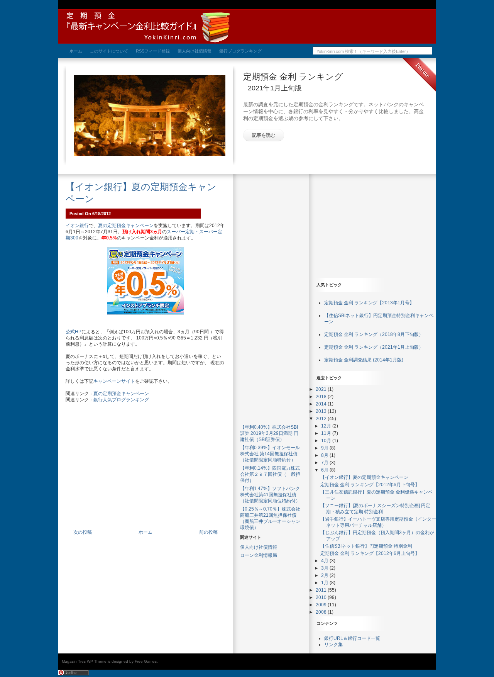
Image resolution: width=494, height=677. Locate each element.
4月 (325, 560)
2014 (322, 404)
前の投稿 (208, 532)
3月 (325, 568)
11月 (326, 433)
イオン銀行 (77, 225)
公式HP (73, 331)
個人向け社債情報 (258, 547)
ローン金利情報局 (258, 555)
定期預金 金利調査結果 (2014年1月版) (363, 360)
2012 (322, 418)
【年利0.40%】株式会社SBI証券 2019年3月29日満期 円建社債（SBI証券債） (269, 433)
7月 (325, 462)
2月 (325, 575)
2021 (322, 389)
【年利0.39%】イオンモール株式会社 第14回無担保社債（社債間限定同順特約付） (270, 454)
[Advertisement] (145, 470)
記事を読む (263, 135)
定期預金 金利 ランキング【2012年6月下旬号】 (370, 484)
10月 (326, 440)
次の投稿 (82, 532)
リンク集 (333, 644)
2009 (322, 604)
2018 (322, 396)
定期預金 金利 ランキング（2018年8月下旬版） (373, 334)
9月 (325, 448)
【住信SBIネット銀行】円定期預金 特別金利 (366, 546)
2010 (322, 597)
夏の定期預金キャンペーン (126, 225)
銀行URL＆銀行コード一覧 (352, 638)
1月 (325, 582)
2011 (322, 590)
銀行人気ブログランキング (121, 399)
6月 (325, 470)
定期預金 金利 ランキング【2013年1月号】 (369, 302)
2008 (322, 612)
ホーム (145, 532)
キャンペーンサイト (114, 381)
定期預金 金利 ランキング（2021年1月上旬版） (373, 347)
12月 (326, 426)
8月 (325, 455)
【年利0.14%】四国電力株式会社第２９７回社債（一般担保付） (270, 474)
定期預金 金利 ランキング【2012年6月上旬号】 (370, 553)
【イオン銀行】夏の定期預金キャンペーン (364, 477)
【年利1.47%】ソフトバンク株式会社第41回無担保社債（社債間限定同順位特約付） (270, 495)
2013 (322, 411)
